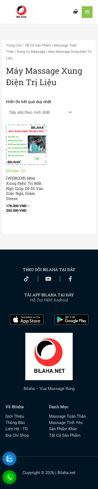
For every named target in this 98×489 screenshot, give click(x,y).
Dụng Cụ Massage (31, 52)
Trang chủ (14, 45)
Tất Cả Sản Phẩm (37, 45)
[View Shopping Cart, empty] (75, 12)
